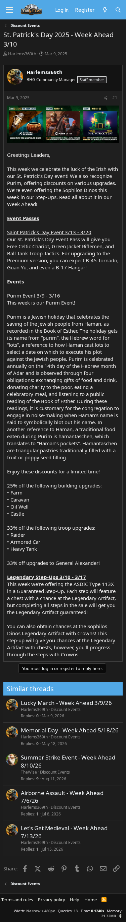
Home (90, 900)
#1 (114, 98)
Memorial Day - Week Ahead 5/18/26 (70, 730)
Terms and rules (17, 900)
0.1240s (97, 910)
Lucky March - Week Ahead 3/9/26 (66, 703)
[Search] (118, 9)
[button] (121, 915)
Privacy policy (51, 900)
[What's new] (104, 9)
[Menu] (9, 10)
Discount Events (66, 709)
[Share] (105, 98)
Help (74, 900)
